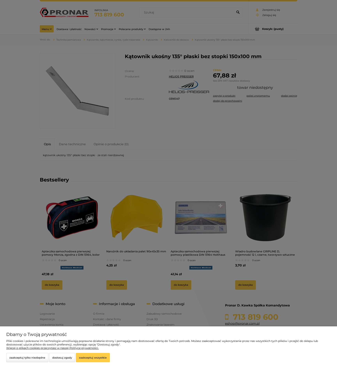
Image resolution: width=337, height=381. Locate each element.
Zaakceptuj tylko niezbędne (27, 357)
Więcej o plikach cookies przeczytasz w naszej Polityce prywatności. (52, 348)
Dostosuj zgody (62, 357)
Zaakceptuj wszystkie (93, 357)
